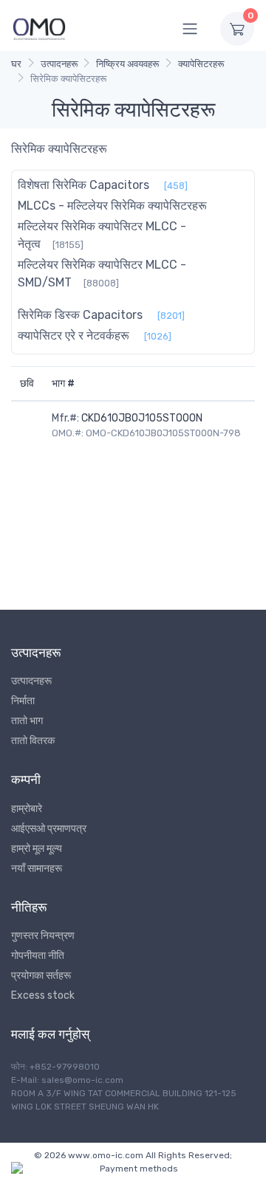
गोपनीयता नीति (37, 955)
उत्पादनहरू (59, 63)
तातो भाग (27, 721)
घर (16, 63)
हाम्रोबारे (26, 808)
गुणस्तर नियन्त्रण (43, 935)
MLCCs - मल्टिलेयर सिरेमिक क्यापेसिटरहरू (112, 206)
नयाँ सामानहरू (36, 868)
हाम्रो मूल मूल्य (36, 848)
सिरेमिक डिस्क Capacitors (80, 315)
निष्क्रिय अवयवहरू (127, 63)
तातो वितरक (33, 740)
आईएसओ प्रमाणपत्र (48, 828)
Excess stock (43, 995)
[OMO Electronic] (39, 28)
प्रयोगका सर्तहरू (41, 975)
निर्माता (23, 701)
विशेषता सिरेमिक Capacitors (83, 185)
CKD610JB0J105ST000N (141, 418)
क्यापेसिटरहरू (201, 63)
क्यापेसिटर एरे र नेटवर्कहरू (73, 335)
